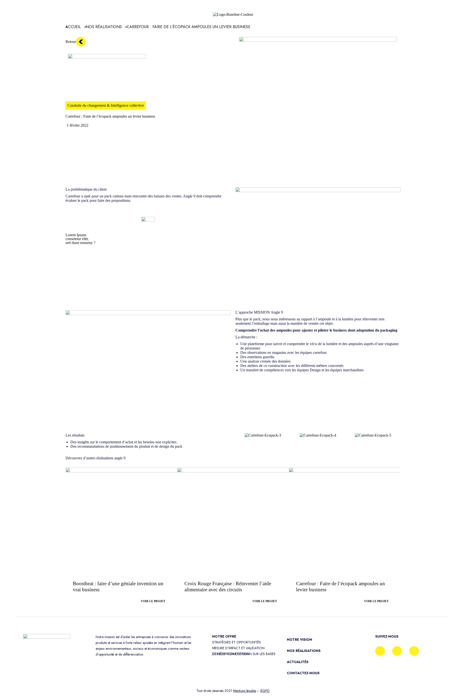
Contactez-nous (303, 673)
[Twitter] (414, 651)
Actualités (297, 661)
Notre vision (299, 639)
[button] (240, 435)
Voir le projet (153, 601)
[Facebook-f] (380, 651)
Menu (22, 12)
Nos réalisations (304, 650)
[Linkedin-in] (397, 651)
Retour (71, 42)
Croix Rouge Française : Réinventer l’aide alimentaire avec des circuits (227, 586)
